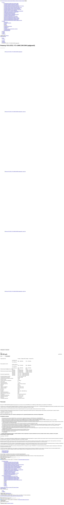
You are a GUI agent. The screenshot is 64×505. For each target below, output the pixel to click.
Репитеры (3, 42)
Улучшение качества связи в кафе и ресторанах (11, 6)
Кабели (5, 24)
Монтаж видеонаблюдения (6, 475)
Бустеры (5, 23)
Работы (3, 31)
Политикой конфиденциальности (23, 459)
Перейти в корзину (10, 503)
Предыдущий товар (5, 450)
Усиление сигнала (5, 461)
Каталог (3, 41)
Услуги (5, 481)
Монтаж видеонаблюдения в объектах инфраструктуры (13, 20)
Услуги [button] (3, 2)
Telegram (3, 491)
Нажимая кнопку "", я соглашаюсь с (15, 499)
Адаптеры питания (7, 29)
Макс (3, 38)
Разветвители (6, 27)
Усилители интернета (7, 22)
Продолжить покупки (4, 503)
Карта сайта (13, 495)
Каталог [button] (3, 21)
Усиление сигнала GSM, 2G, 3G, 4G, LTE (10, 16)
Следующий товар (5, 452)
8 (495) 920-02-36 (3, 36)
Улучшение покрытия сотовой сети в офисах (11, 4)
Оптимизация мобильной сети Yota (9, 12)
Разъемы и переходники (8, 26)
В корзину (8, 356)
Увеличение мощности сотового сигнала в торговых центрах (14, 464)
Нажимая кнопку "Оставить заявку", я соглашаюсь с (15, 459)
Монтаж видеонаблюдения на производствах (11, 19)
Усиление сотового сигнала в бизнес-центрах (11, 463)
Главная (3, 40)
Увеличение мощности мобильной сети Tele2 (11, 14)
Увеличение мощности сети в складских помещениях (12, 9)
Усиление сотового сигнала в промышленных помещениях (13, 469)
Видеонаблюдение (7, 30)
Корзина (7, 35)
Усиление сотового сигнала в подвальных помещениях (13, 7)
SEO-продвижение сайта (19, 495)
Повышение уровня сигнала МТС (9, 15)
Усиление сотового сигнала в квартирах (10, 10)
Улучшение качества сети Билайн (9, 13)
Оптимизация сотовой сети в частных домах (11, 3)
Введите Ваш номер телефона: (5, 457)
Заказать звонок (3, 35)
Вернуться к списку (5, 451)
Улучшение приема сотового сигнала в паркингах (12, 8)
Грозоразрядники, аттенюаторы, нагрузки (10, 28)
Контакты (5, 485)
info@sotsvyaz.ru (8, 493)
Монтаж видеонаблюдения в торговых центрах (11, 18)
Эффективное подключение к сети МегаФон (11, 11)
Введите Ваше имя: (3, 456)
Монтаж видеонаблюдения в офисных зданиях (11, 17)
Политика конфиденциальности (5, 495)
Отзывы (3, 32)
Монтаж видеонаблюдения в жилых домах (11, 476)
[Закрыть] (0, 502)
